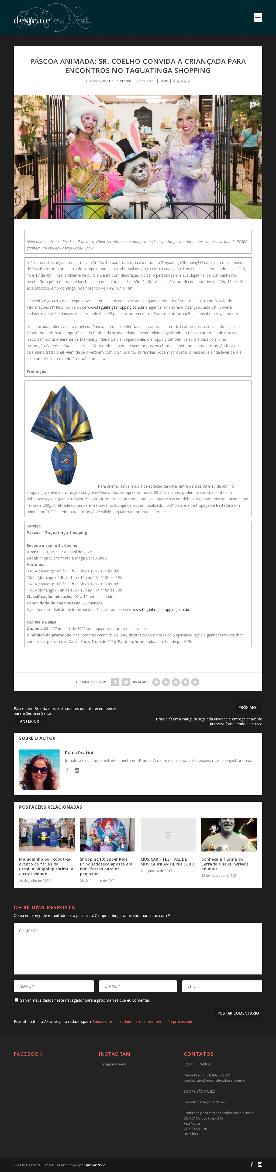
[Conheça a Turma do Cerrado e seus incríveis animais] (229, 834)
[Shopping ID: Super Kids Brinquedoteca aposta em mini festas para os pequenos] (107, 834)
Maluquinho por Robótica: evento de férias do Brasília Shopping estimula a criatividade (46, 867)
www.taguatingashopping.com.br (115, 307)
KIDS (164, 80)
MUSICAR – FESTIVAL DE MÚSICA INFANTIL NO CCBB (167, 862)
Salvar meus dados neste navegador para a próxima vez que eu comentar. (85, 1000)
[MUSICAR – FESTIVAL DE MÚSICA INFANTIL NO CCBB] (168, 834)
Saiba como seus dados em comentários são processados (144, 1021)
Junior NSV (95, 1165)
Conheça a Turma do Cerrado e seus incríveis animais (225, 864)
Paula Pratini (120, 80)
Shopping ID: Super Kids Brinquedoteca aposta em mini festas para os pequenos (106, 867)
